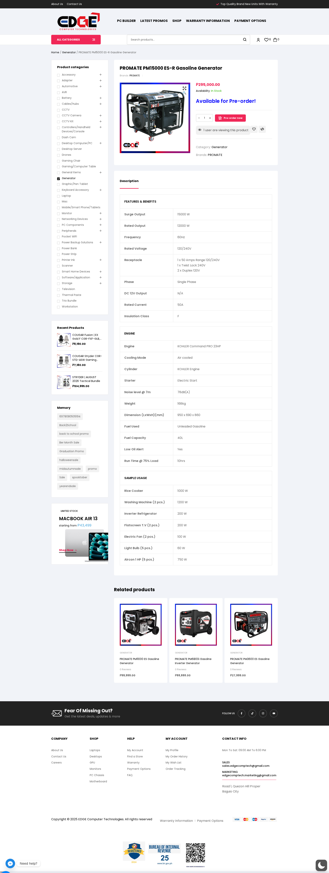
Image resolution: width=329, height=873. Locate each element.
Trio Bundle (69, 301)
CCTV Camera (71, 115)
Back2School (67, 425)
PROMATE (134, 75)
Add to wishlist (254, 129)
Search (245, 40)
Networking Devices (75, 219)
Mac (65, 201)
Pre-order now (233, 118)
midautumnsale (70, 469)
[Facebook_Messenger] (10, 863)
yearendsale (67, 486)
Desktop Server (72, 149)
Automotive (70, 86)
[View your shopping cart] (275, 39)
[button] (184, 90)
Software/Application (76, 277)
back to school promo (74, 434)
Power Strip (69, 254)
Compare (262, 129)
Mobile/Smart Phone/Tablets (81, 207)
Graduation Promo (71, 451)
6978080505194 (70, 416)
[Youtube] (274, 713)
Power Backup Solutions (77, 242)
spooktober (79, 477)
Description (129, 181)
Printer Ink (68, 260)
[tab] (129, 183)
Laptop (66, 196)
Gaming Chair (71, 161)
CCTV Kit (67, 121)
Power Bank (69, 248)
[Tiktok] (252, 713)
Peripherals (69, 231)
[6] (266, 39)
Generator (69, 52)
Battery (67, 98)
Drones (66, 155)
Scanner (67, 266)
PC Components (73, 225)
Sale (62, 477)
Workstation (70, 306)
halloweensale (68, 460)
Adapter (67, 80)
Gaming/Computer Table (79, 166)
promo (92, 469)
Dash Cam (69, 137)
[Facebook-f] (242, 713)
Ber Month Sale (69, 442)
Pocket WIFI (69, 236)
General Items (71, 172)
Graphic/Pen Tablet (75, 184)
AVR (64, 92)
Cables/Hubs (70, 104)
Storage (67, 283)
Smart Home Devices (76, 271)
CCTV (65, 110)
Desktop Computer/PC (77, 143)
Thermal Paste (71, 295)
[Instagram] (263, 713)
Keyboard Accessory (75, 190)
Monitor (67, 213)
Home (55, 52)
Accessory (69, 75)
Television (68, 289)
